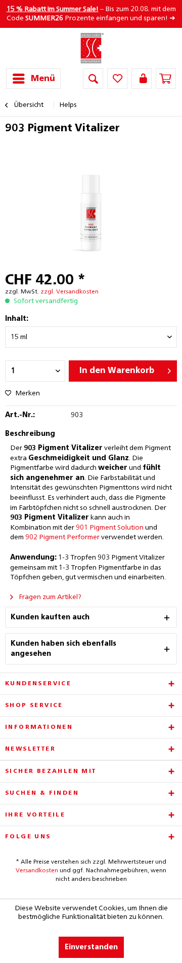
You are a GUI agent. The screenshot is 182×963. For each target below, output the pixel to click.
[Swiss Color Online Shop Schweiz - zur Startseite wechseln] (91, 48)
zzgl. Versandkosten (69, 292)
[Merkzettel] (117, 78)
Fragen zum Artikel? (49, 597)
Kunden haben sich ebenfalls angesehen (63, 648)
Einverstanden (91, 947)
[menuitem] (33, 78)
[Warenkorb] (166, 78)
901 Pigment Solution (110, 527)
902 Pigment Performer (62, 537)
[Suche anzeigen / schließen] (93, 78)
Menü (43, 79)
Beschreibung (30, 433)
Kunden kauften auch (50, 617)
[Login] (141, 78)
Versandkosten (37, 871)
